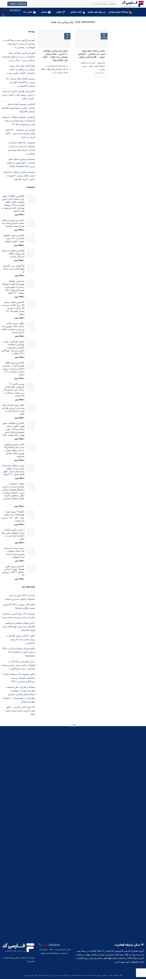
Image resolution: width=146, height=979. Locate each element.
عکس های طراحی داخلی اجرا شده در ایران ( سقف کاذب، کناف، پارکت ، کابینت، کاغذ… (18, 95)
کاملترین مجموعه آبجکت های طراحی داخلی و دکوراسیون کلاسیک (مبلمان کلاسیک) (18, 108)
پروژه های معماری (95, 12)
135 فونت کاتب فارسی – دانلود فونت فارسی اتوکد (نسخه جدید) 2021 (20, 711)
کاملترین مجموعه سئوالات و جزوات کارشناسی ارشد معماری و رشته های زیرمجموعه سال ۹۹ (18, 120)
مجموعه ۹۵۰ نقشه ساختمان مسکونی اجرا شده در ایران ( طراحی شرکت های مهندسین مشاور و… (21, 148)
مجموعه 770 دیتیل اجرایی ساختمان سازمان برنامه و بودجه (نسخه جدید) (18, 616)
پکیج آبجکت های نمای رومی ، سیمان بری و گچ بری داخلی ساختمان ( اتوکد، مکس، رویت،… (19, 69)
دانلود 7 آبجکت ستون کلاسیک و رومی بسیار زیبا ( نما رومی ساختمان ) (20, 639)
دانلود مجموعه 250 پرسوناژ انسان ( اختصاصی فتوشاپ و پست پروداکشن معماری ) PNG (18, 678)
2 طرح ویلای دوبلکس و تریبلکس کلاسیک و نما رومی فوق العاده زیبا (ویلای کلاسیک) (19, 626)
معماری (44, 12)
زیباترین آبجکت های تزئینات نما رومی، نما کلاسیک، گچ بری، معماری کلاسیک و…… (20, 82)
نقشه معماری (76, 12)
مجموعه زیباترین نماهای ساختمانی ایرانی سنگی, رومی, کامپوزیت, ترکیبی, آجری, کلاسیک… (19, 175)
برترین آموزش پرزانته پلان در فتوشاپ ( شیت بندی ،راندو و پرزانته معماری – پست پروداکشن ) (18, 665)
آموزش (59, 12)
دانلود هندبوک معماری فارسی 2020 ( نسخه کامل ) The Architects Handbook (18, 652)
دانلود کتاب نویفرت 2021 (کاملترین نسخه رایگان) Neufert (19, 606)
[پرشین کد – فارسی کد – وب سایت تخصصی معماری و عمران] (133, 4)
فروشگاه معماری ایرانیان (118, 12)
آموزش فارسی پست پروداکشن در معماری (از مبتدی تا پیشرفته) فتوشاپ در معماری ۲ (19, 44)
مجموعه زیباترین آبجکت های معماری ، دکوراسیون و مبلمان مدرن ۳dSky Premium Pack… (21, 163)
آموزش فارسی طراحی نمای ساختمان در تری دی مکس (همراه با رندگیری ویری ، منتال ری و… (18, 56)
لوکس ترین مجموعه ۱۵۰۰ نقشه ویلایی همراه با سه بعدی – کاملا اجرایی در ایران (20, 133)
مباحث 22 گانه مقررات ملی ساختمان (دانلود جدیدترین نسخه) (20, 597)
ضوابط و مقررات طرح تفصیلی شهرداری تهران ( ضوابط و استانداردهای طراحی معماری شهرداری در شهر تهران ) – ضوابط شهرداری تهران (19, 694)
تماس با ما (27, 12)
